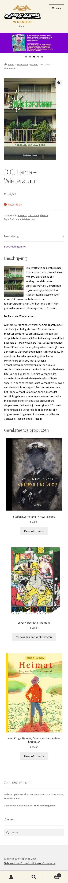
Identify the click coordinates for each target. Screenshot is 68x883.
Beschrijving (11, 236)
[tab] (34, 236)
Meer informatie (34, 531)
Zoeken (34, 877)
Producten (22, 64)
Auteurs (22, 215)
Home (11, 64)
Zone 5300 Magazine (44, 805)
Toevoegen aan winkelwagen (34, 637)
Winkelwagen (52, 874)
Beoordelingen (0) (15, 246)
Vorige (4, 41)
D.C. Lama (33, 215)
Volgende (63, 41)
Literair (34, 64)
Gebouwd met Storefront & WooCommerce (29, 863)
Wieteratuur (28, 219)
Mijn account (11, 877)
